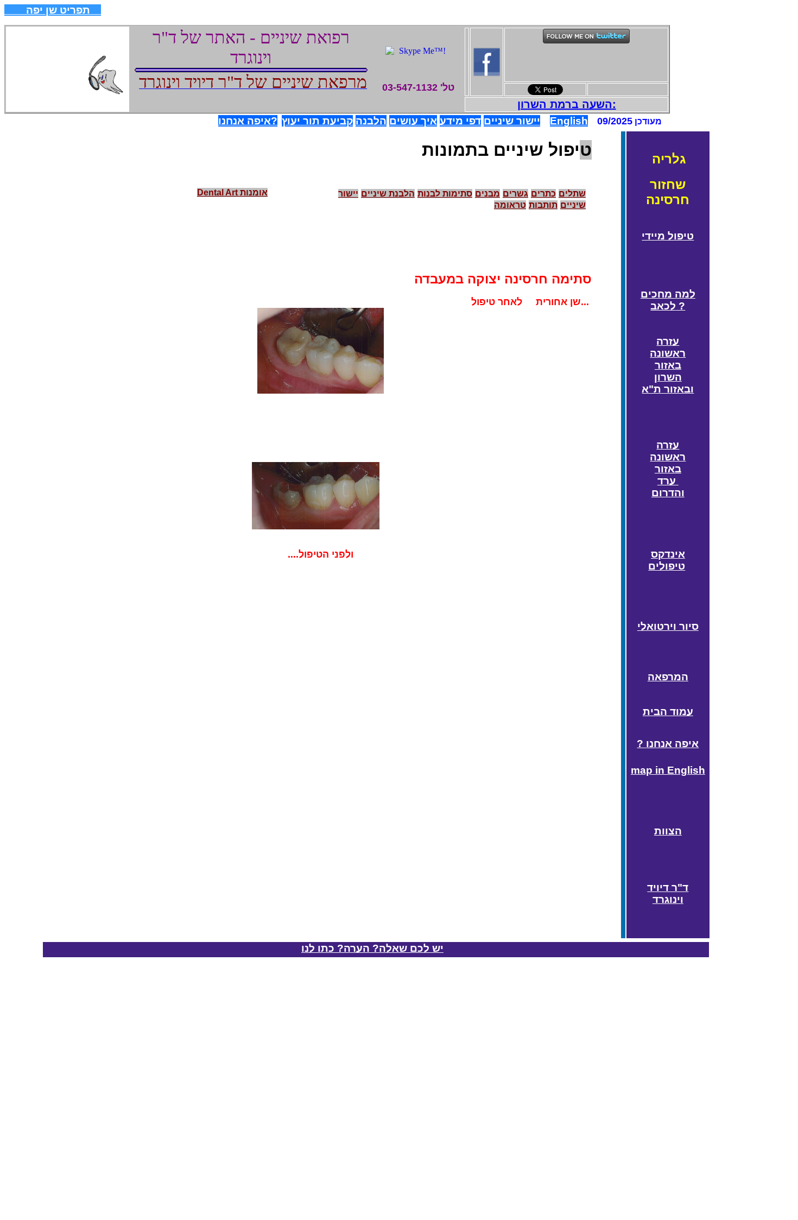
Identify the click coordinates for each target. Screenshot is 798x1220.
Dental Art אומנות (232, 192)
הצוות (668, 831)
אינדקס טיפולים (666, 560)
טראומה (510, 205)
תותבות (543, 205)
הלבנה (371, 121)
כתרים (543, 193)
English (569, 121)
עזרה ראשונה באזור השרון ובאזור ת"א (668, 365)
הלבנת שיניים (388, 193)
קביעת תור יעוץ (317, 121)
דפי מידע (460, 121)
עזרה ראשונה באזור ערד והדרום (668, 468)
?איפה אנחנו (247, 121)
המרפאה (668, 676)
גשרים (515, 193)
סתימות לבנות (444, 193)
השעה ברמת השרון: (566, 104)
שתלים (572, 193)
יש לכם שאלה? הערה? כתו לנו (372, 948)
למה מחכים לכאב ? (668, 300)
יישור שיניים (512, 121)
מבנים (487, 193)
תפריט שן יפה (52, 10)
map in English (668, 770)
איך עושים (413, 121)
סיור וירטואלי (668, 626)
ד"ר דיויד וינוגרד (667, 893)
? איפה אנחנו (668, 743)
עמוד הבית (668, 711)
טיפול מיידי (668, 236)
